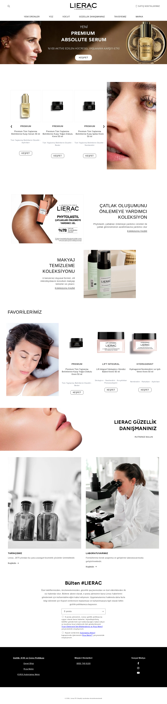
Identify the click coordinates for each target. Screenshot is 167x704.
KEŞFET (83, 57)
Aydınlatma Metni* (87, 633)
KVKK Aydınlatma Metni (28, 674)
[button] (8, 6)
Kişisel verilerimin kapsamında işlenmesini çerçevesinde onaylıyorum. (82, 635)
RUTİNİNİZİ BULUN (144, 437)
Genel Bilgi (28, 663)
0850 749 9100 (84, 663)
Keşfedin (12, 563)
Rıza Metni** (87, 635)
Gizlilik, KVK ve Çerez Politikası (28, 658)
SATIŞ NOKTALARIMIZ (149, 6)
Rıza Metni (29, 669)
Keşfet (26, 153)
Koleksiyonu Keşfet (137, 231)
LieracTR (74, 698)
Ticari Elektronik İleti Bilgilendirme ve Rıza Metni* (82, 626)
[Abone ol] (102, 611)
